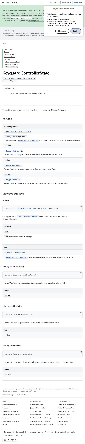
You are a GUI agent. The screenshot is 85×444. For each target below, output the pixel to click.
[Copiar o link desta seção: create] (11, 200)
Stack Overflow (63, 421)
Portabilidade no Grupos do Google (41, 424)
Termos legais (31, 432)
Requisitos (5, 408)
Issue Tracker (62, 424)
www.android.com (64, 414)
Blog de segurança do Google (40, 414)
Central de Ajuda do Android (67, 405)
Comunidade (20, 432)
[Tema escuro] (81, 206)
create (7, 137)
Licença (40, 432)
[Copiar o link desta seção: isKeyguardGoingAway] (26, 266)
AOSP (4, 44)
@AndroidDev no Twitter (38, 408)
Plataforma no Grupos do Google (41, 418)
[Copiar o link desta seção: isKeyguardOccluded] (24, 306)
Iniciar (75, 31)
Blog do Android (35, 411)
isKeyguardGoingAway (13, 151)
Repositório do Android (10, 405)
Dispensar (62, 31)
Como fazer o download (10, 411)
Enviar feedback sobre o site (65, 432)
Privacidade (49, 432)
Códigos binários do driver (11, 421)
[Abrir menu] (3, 2)
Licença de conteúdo (64, 389)
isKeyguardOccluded (13, 165)
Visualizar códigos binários (11, 414)
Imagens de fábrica (8, 418)
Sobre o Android (8, 432)
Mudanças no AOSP (36, 21)
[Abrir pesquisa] (51, 2)
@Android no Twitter (36, 405)
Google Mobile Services (65, 418)
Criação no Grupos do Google (40, 421)
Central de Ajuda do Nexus (66, 411)
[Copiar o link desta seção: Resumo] (14, 119)
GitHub (4, 424)
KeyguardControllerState (21, 131)
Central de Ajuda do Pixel (66, 408)
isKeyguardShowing (12, 180)
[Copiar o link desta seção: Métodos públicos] (26, 194)
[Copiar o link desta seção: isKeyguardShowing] (23, 346)
